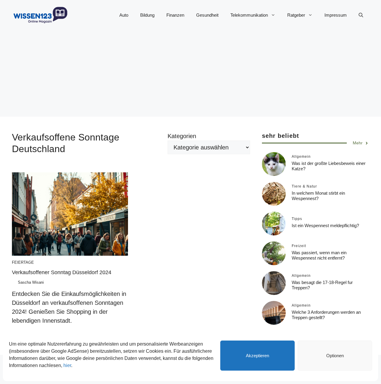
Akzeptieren (257, 355)
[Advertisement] (190, 75)
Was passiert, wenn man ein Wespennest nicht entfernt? (319, 255)
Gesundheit (207, 15)
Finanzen (175, 15)
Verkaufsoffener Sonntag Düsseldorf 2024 (61, 272)
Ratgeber (296, 15)
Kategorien (182, 136)
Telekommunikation (249, 15)
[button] (361, 15)
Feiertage (23, 262)
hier (67, 365)
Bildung (147, 15)
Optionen (335, 355)
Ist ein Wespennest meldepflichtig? (325, 225)
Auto (123, 15)
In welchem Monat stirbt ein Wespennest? (318, 196)
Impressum (335, 15)
